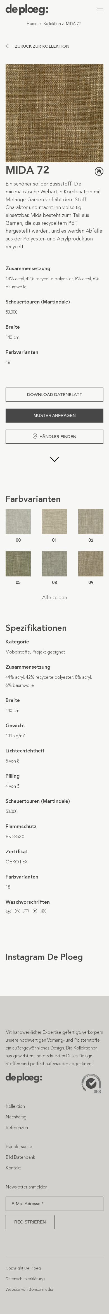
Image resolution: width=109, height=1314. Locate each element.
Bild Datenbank (20, 1157)
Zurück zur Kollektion (42, 46)
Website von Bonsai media (29, 1289)
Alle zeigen (54, 597)
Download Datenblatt (54, 394)
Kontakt (13, 1168)
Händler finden (57, 436)
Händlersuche (19, 1146)
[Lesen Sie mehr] (54, 468)
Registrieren (30, 1222)
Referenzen (17, 1127)
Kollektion (52, 23)
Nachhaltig (16, 1117)
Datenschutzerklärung (25, 1278)
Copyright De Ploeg (23, 1268)
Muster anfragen (55, 415)
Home (32, 23)
